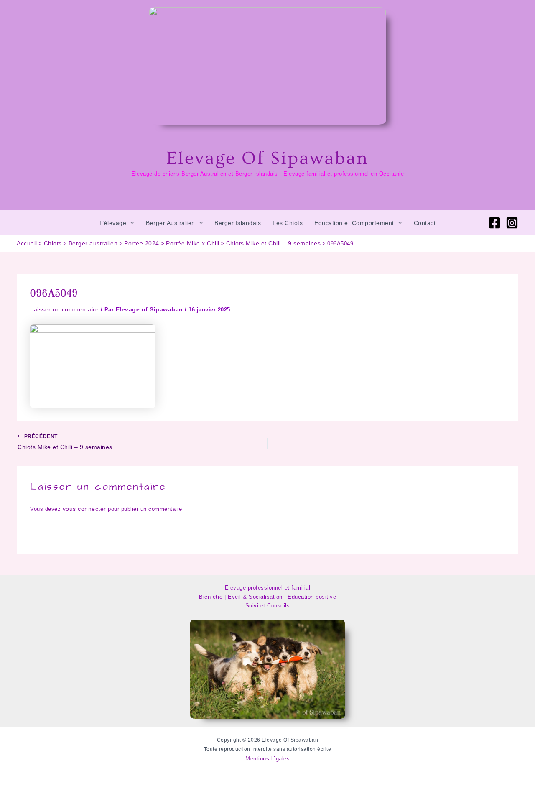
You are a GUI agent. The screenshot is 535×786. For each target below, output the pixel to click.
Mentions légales (267, 758)
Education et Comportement (354, 222)
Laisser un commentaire (64, 309)
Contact (425, 222)
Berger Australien (170, 222)
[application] (130, 222)
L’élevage (113, 222)
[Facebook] (494, 223)
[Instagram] (512, 223)
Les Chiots (288, 222)
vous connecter (84, 508)
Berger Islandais (237, 222)
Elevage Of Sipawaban (267, 158)
